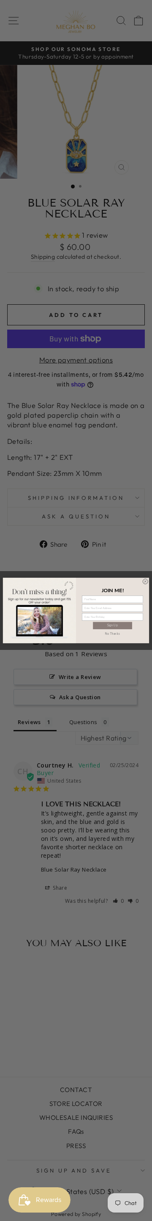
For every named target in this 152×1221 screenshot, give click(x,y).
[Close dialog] (145, 581)
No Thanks (112, 634)
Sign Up (112, 625)
